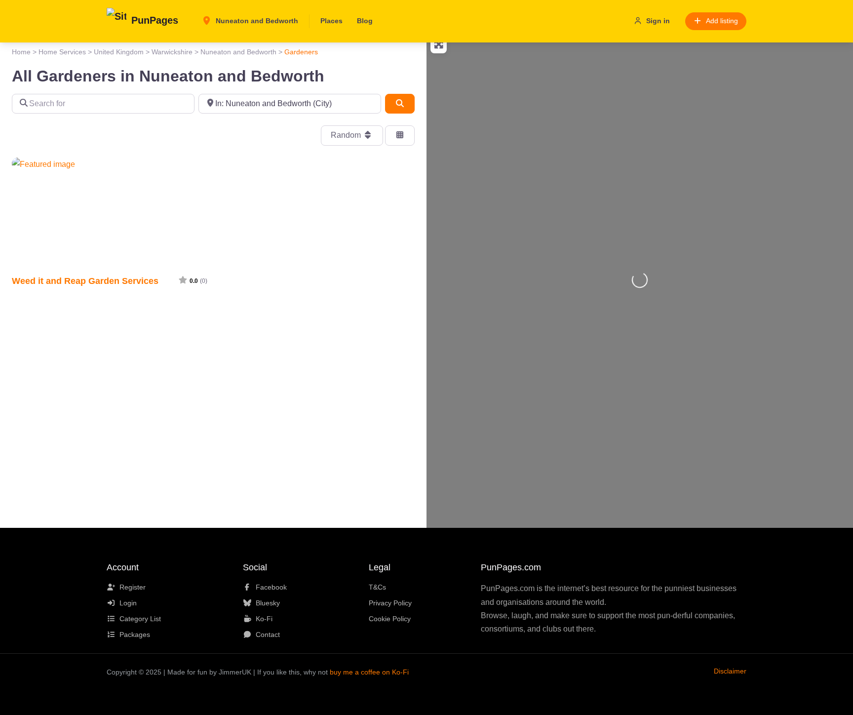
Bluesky (268, 603)
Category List (140, 619)
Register (132, 587)
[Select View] (400, 135)
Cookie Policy (390, 619)
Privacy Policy (390, 603)
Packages (134, 634)
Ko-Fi (264, 619)
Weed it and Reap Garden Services (85, 281)
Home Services (62, 52)
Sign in (658, 21)
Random (347, 135)
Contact (268, 634)
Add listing (722, 21)
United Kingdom (119, 52)
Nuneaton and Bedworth (256, 21)
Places (331, 21)
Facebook (271, 587)
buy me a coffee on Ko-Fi (369, 672)
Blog (365, 21)
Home (21, 52)
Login (128, 603)
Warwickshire (172, 52)
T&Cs (377, 587)
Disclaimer (730, 671)
